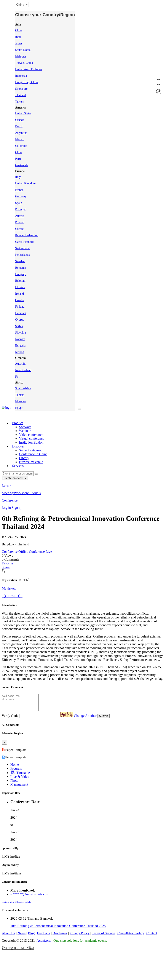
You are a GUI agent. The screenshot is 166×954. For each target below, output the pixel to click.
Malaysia (20, 56)
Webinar (24, 431)
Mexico (19, 139)
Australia (20, 363)
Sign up (17, 508)
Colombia (21, 145)
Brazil (18, 126)
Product (17, 423)
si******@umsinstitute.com (29, 894)
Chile (18, 152)
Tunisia (19, 394)
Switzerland (22, 248)
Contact (151, 933)
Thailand (20, 95)
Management (19, 784)
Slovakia (20, 332)
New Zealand (23, 370)
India (18, 36)
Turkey (19, 101)
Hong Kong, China (26, 82)
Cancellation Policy (130, 933)
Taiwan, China (24, 62)
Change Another (85, 715)
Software (25, 427)
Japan (18, 43)
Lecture (7, 485)
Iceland (19, 352)
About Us (8, 933)
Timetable (23, 773)
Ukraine (20, 287)
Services (18, 466)
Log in (6, 508)
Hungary (20, 274)
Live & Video (19, 776)
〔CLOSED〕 (12, 596)
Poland (19, 222)
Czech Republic (24, 241)
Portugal (20, 209)
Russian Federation (26, 235)
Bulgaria (20, 345)
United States (23, 113)
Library (24, 458)
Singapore (21, 88)
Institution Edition (31, 442)
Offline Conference (31, 551)
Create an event (13, 478)
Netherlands (22, 254)
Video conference (31, 434)
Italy (18, 177)
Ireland (19, 293)
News (22, 933)
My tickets (9, 588)
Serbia (19, 326)
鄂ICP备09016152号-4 (18, 948)
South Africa (23, 388)
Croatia (19, 300)
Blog (31, 933)
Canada (19, 119)
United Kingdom (25, 183)
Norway (20, 339)
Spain (18, 203)
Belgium (20, 280)
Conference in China (33, 454)
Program (16, 768)
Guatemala (21, 165)
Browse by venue (31, 462)
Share (6, 567)
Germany (20, 196)
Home (14, 764)
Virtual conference (31, 438)
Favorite (7, 563)
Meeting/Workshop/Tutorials (21, 493)
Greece (19, 228)
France (19, 190)
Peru (18, 158)
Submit (103, 715)
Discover (18, 446)
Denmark (20, 313)
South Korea (22, 49)
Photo (14, 780)
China (18, 30)
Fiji (17, 376)
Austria (19, 215)
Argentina (21, 132)
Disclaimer (60, 933)
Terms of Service (103, 933)
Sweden (20, 261)
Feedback (43, 933)
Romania (20, 267)
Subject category (30, 450)
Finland (19, 306)
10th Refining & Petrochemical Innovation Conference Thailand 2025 (58, 926)
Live (49, 551)
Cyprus (19, 319)
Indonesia (21, 75)
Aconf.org (44, 940)
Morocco (20, 401)
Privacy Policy (79, 933)
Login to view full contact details (16, 902)
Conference (10, 500)
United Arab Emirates (28, 69)
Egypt (18, 407)
